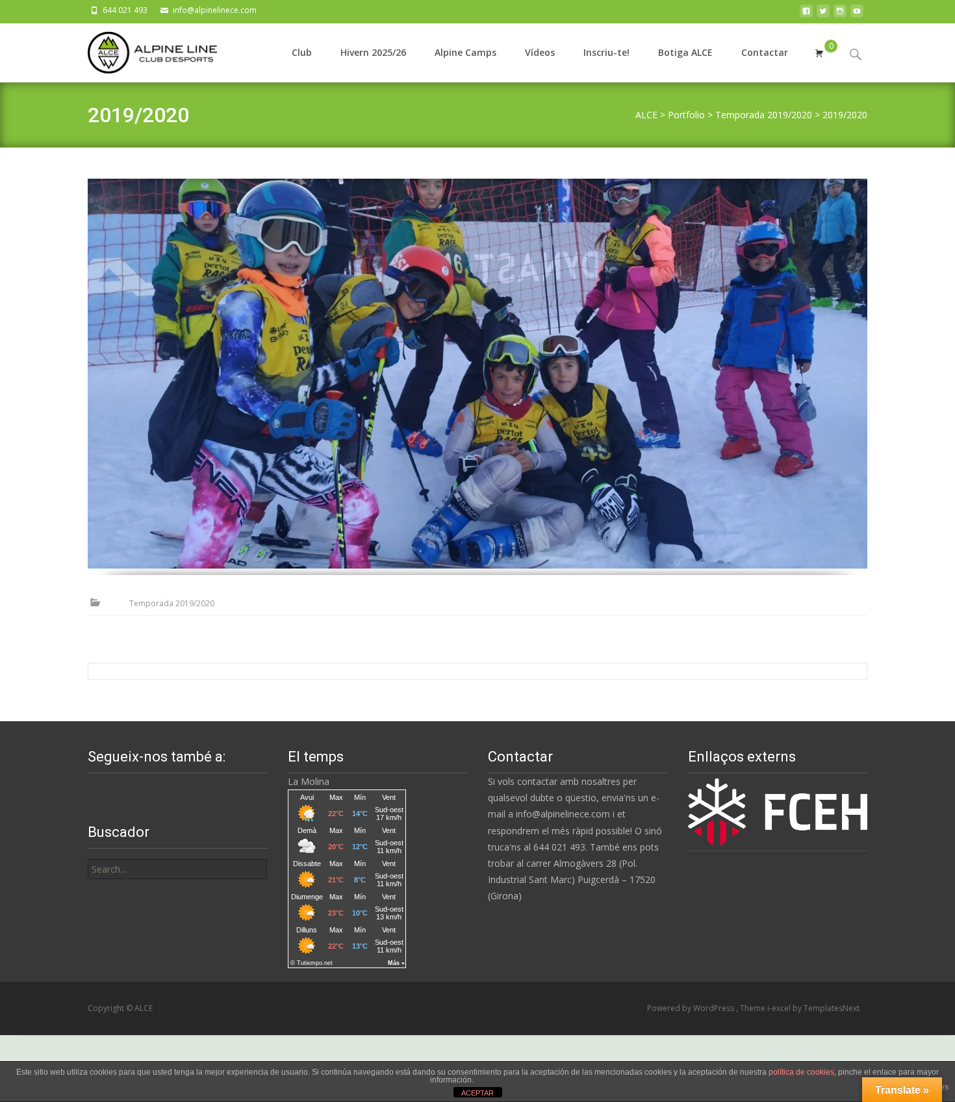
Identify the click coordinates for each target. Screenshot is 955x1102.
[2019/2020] (477, 374)
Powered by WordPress (691, 1008)
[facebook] (806, 14)
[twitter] (823, 14)
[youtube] (856, 14)
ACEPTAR (477, 1093)
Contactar (764, 52)
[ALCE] (142, 49)
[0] (819, 52)
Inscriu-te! (606, 52)
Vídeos (540, 52)
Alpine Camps (465, 52)
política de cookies (801, 1072)
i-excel (780, 1008)
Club (302, 52)
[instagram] (840, 14)
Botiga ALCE (685, 52)
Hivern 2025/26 (373, 52)
